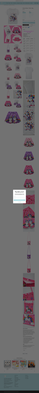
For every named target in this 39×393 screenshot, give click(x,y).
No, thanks (19, 202)
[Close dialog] (25, 190)
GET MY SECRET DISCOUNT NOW (19, 200)
